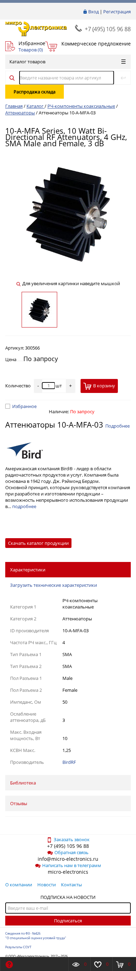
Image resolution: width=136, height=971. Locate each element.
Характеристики (27, 570)
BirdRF (69, 762)
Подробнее (117, 426)
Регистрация (117, 11)
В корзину (104, 385)
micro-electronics (68, 871)
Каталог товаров (27, 61)
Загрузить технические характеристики (53, 585)
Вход (93, 11)
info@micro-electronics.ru (68, 859)
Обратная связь (71, 852)
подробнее (24, 506)
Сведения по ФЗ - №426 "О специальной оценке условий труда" (35, 935)
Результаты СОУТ (18, 947)
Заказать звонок (72, 839)
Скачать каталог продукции (38, 543)
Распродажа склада (34, 92)
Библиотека (23, 783)
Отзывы (18, 803)
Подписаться (68, 920)
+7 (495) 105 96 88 (108, 29)
